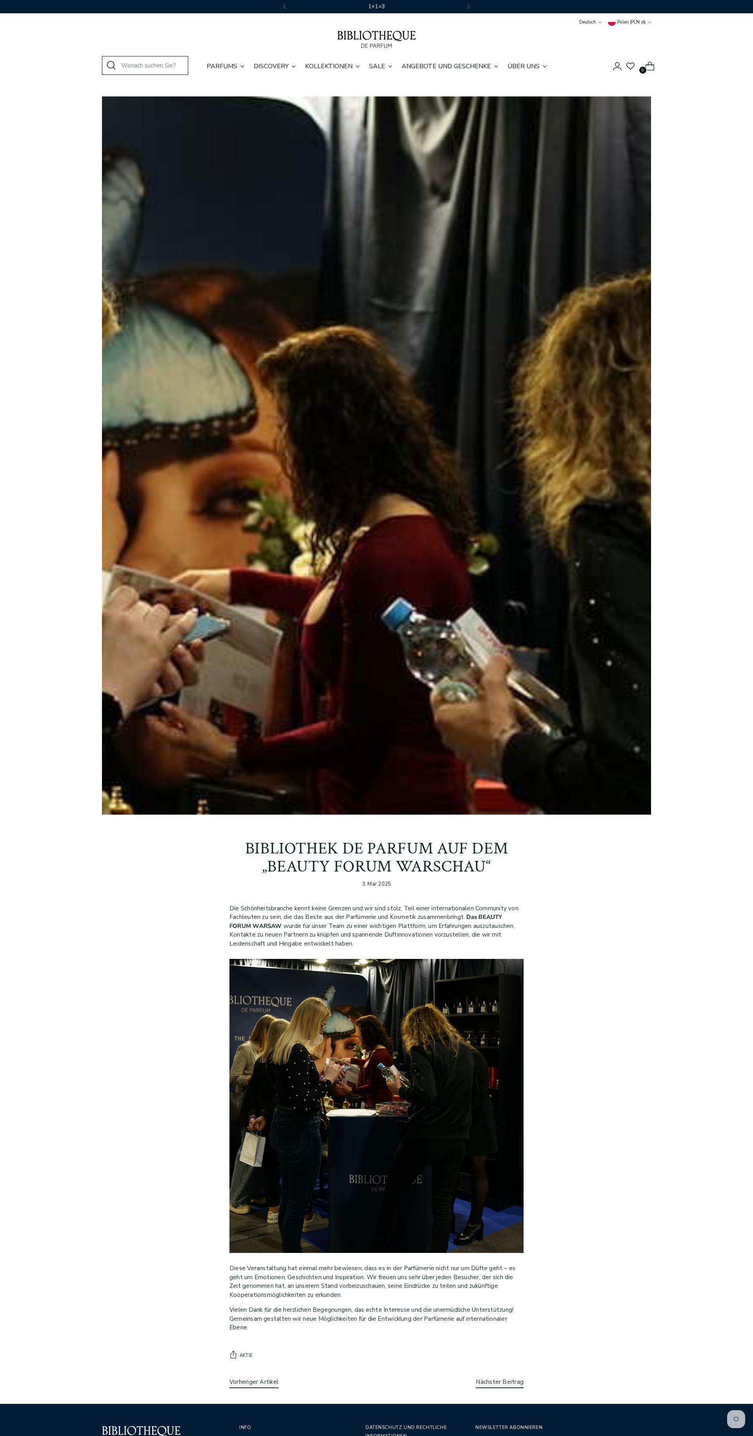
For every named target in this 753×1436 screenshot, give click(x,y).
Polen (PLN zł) (631, 22)
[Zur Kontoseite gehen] (614, 66)
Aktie (246, 1355)
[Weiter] (468, 6)
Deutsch (587, 22)
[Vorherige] (284, 6)
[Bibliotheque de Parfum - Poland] (376, 39)
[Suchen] (111, 65)
